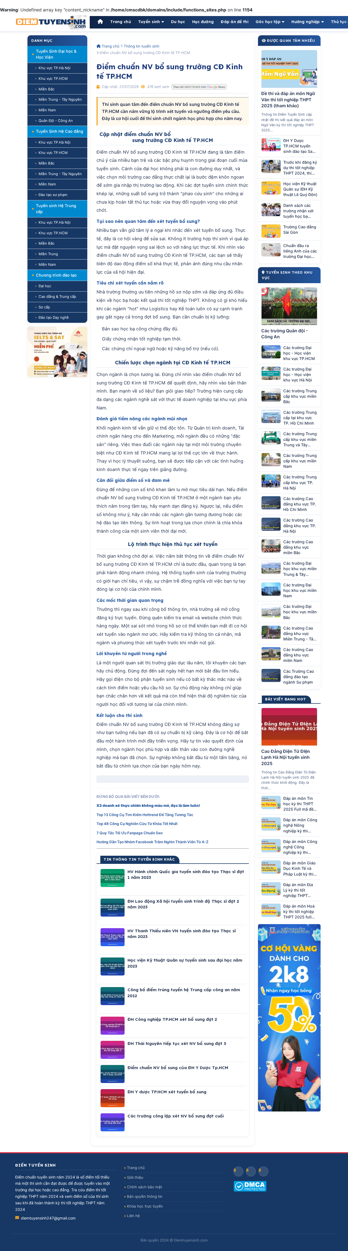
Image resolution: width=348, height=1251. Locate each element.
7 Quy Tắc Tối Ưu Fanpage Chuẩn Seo (130, 833)
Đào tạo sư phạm (53, 194)
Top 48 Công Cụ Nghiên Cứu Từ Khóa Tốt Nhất (137, 824)
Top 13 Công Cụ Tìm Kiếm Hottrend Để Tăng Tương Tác (145, 815)
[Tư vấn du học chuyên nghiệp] (57, 352)
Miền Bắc (46, 89)
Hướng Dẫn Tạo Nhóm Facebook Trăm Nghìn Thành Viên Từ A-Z (153, 842)
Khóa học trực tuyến (145, 1206)
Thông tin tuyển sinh (141, 46)
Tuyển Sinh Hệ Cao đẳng (59, 131)
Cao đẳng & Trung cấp (57, 296)
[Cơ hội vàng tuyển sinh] (289, 1017)
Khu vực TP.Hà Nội (54, 68)
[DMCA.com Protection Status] (283, 1186)
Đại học (45, 286)
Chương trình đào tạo (56, 275)
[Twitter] (263, 1171)
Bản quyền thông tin (144, 1196)
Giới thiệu (135, 1177)
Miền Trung (48, 254)
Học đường (203, 21)
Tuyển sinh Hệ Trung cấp (56, 208)
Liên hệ (133, 1216)
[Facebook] (238, 1171)
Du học (178, 21)
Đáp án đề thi (234, 21)
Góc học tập (268, 21)
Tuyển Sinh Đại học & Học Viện (56, 54)
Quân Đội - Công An (56, 120)
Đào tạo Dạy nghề (54, 317)
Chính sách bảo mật (144, 1187)
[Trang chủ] (100, 22)
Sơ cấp (44, 307)
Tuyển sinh (149, 21)
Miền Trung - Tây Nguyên (60, 99)
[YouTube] (251, 1171)
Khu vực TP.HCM (53, 78)
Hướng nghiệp (305, 21)
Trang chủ (120, 21)
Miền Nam (47, 110)
